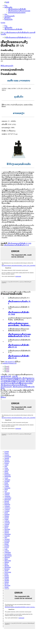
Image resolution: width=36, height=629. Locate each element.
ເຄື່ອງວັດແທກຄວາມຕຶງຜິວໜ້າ (17, 9)
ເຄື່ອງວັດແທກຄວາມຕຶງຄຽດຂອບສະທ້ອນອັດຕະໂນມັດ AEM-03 (19, 335)
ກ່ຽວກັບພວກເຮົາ (9, 16)
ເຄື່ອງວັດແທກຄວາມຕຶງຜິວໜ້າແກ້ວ (11, 378)
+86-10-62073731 (10, 361)
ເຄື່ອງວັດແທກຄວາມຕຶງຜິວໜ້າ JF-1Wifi (19, 243)
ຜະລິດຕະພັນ (8, 7)
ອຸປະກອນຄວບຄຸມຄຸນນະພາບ (16, 12)
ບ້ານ (5, 5)
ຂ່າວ (5, 14)
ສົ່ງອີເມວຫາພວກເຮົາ (7, 66)
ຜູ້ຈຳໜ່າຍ (7, 18)
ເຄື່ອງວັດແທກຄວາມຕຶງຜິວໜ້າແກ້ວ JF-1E (16, 245)
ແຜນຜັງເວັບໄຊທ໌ (6, 376)
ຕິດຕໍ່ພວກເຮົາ (8, 19)
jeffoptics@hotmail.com (9, 363)
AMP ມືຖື (14, 376)
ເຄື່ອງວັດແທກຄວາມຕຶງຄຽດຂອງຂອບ (19, 11)
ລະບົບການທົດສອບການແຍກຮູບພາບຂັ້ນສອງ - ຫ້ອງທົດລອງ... (19, 324)
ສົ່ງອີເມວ (3, 397)
